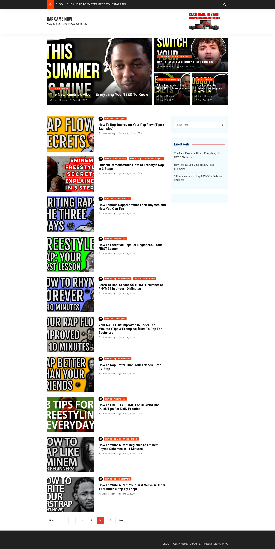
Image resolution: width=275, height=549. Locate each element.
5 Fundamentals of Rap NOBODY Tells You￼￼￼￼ (172, 88)
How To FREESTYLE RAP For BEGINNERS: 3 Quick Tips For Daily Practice (130, 407)
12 (81, 520)
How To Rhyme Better (144, 279)
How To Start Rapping (169, 80)
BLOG (59, 4)
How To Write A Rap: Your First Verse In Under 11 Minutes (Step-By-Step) (132, 487)
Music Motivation (204, 80)
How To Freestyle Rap (115, 158)
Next (120, 520)
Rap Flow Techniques (115, 118)
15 (109, 520)
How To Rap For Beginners (117, 279)
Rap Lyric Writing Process (117, 198)
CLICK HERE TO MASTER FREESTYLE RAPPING (96, 4)
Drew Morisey (60, 100)
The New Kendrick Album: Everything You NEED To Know (99, 94)
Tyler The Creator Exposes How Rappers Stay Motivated (208, 88)
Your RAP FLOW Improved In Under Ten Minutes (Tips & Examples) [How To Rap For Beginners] (130, 329)
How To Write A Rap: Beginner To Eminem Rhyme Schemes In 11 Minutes (129, 447)
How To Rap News (60, 88)
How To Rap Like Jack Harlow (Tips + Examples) (186, 61)
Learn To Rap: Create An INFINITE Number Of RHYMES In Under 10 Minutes (131, 287)
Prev (51, 520)
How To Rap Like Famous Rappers (175, 56)
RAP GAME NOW (59, 19)
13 (91, 520)
